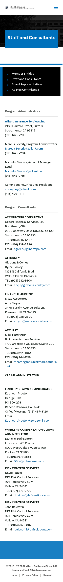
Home (14, 575)
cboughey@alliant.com (20, 189)
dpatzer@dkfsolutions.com (32, 495)
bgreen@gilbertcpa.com (30, 249)
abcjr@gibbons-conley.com (32, 285)
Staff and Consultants (26, 79)
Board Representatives (27, 84)
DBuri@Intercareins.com (30, 461)
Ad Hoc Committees (25, 90)
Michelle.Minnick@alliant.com (25, 171)
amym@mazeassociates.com (33, 321)
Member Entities (23, 74)
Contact (47, 575)
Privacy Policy (30, 575)
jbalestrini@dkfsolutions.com (33, 529)
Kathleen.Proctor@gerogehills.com (28, 421)
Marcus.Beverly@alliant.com (24, 149)
